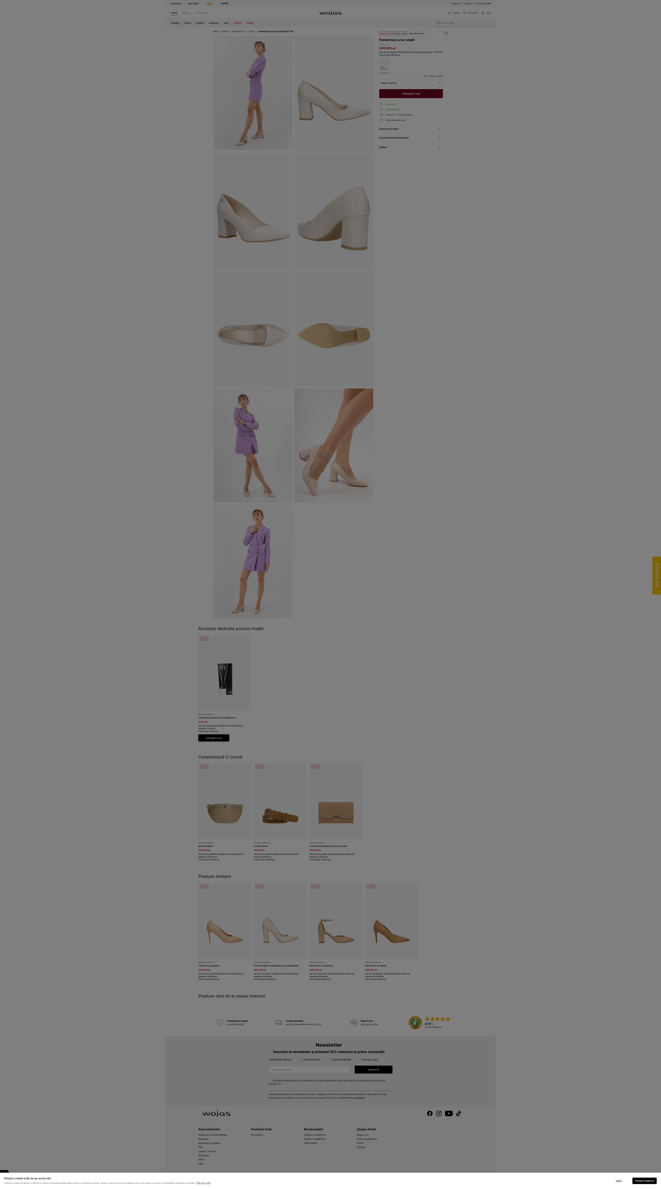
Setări (619, 1181)
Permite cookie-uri (644, 1181)
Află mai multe (203, 1183)
